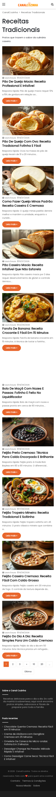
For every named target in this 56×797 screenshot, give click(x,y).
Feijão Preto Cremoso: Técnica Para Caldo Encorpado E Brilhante (28, 455)
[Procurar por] (52, 5)
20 (42, 664)
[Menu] (3, 5)
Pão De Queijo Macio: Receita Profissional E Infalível (24, 83)
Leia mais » (11, 100)
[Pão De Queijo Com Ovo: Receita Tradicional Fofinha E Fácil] (28, 120)
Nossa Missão (23, 785)
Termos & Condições (34, 780)
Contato (15, 780)
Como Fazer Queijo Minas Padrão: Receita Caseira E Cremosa (27, 203)
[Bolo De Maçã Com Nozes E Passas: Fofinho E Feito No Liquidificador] (28, 367)
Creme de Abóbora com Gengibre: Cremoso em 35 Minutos (24, 735)
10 (34, 664)
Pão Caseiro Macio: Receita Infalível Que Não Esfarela (22, 267)
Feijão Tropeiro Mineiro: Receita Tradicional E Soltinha (25, 514)
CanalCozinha (10, 12)
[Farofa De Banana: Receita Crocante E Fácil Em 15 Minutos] (28, 307)
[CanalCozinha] (28, 4)
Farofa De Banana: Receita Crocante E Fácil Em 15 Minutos (25, 330)
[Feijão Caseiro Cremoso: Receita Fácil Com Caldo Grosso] (28, 555)
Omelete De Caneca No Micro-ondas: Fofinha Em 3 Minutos (26, 743)
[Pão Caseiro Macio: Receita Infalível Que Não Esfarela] (28, 244)
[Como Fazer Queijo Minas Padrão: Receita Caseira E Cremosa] (28, 180)
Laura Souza (10, 78)
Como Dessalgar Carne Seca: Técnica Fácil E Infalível (29, 757)
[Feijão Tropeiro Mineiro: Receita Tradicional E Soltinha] (28, 491)
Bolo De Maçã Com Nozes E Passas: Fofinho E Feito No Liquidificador (23, 392)
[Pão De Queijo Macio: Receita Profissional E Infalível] (28, 60)
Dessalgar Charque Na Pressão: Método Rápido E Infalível (27, 750)
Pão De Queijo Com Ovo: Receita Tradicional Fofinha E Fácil (26, 143)
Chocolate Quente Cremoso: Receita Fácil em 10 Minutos (28, 728)
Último (28, 671)
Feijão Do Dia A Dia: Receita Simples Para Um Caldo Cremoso (27, 638)
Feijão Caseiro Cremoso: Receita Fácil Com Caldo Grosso (26, 578)
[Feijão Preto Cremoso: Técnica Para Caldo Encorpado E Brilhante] (28, 431)
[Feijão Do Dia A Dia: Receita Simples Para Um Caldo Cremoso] (28, 615)
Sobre (36, 785)
